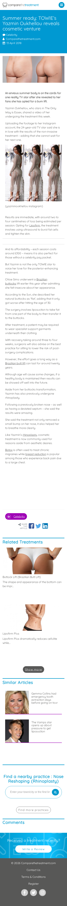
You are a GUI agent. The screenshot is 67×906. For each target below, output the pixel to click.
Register (33, 883)
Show (33, 669)
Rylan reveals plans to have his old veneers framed (45, 764)
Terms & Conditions (33, 876)
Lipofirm (34, 225)
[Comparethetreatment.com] (25, 5)
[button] (62, 4)
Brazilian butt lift (15, 363)
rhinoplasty (30, 434)
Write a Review (33, 849)
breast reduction (35, 454)
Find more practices (33, 810)
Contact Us (33, 870)
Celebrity (11, 34)
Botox (9, 450)
